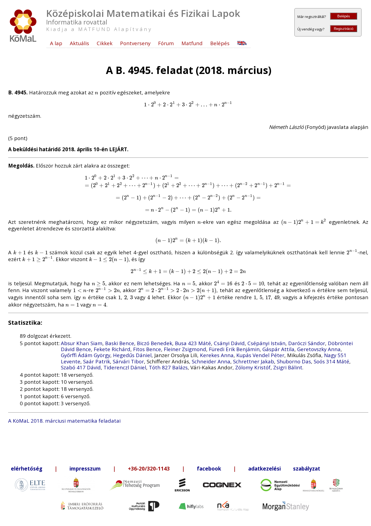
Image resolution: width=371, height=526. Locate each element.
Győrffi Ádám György (85, 355)
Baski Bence (119, 343)
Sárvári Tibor (128, 361)
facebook (209, 468)
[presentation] (96, 92)
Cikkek (104, 43)
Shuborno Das (294, 361)
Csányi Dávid (229, 343)
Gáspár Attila (278, 349)
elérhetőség (26, 468)
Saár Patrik (96, 361)
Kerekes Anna (217, 355)
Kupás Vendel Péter (260, 355)
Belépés (343, 16)
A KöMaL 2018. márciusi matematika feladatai (64, 420)
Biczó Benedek (154, 343)
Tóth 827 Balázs (168, 367)
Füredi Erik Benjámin (234, 349)
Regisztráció (343, 29)
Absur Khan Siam (81, 343)
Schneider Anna (211, 361)
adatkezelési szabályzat (284, 468)
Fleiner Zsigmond (185, 349)
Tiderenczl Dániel (124, 367)
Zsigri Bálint (287, 367)
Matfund (192, 43)
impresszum (85, 468)
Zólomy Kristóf (253, 367)
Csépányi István (266, 343)
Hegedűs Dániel (132, 355)
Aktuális (79, 43)
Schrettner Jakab (253, 361)
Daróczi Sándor (306, 343)
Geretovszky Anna (319, 349)
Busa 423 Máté (193, 343)
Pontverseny (135, 43)
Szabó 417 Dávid (81, 367)
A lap (56, 43)
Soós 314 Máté (331, 361)
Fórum (166, 43)
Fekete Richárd (112, 349)
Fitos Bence (147, 349)
